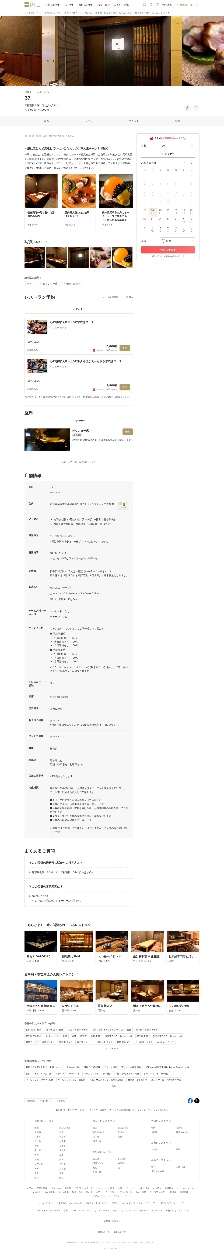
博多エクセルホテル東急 (127, 1073)
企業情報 (31, 1100)
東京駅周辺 (64, 1127)
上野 (36, 1173)
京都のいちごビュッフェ (177, 1210)
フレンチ (102, 1188)
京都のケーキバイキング (123, 1203)
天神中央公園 (73, 1067)
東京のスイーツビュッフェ (173, 1203)
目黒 (61, 1173)
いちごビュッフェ (100, 1210)
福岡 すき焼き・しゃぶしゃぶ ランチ (156, 1042)
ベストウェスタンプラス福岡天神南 (106, 1080)
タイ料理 (36, 1192)
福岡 (74, 1036)
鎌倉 (120, 1136)
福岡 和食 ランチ (105, 1042)
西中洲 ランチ (65, 1042)
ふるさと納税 (121, 4)
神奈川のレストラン (104, 1120)
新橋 (61, 1155)
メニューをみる (58, 327)
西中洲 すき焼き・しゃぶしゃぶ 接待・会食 (46, 1036)
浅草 (61, 1177)
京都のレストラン (161, 1142)
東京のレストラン (44, 1120)
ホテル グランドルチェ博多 (156, 1073)
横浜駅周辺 (123, 1127)
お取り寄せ (103, 4)
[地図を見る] (124, 506)
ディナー (169, 153)
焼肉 (147, 1188)
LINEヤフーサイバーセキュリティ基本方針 (88, 1110)
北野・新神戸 (157, 1171)
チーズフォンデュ (158, 1192)
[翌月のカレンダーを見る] (191, 162)
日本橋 (62, 1145)
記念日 (78, 1188)
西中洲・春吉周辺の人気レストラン (49, 974)
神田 (36, 1168)
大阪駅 (154, 1132)
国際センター (99, 1163)
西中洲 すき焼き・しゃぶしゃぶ (168, 1036)
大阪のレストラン (161, 1120)
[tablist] (78, 310)
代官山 (62, 1164)
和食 (112, 1188)
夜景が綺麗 (42, 1188)
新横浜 (121, 1132)
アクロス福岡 (110, 1067)
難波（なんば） (183, 1132)
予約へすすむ (168, 250)
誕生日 (68, 1188)
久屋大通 (97, 1172)
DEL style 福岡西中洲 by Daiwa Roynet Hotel (167, 1067)
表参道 (62, 1150)
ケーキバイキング (46, 1203)
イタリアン (89, 1188)
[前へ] (6, 51)
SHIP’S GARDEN (92, 1067)
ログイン (195, 4)
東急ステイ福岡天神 (137, 1080)
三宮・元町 (181, 1166)
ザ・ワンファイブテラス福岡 (71, 1080)
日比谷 (37, 1141)
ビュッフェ (131, 1188)
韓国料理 (184, 1192)
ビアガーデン (99, 1196)
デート (128, 1196)
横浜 (95, 1127)
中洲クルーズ (56, 1067)
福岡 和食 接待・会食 (78, 1029)
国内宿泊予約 (53, 4)
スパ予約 (69, 4)
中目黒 (62, 1141)
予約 (124, 347)
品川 (36, 1177)
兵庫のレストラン (161, 1159)
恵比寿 (37, 1150)
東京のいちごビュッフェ (124, 1210)
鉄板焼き (169, 1188)
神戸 (153, 1166)
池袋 (36, 1159)
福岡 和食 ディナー (126, 1042)
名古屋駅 (122, 1158)
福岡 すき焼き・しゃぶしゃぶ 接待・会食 (111, 1029)
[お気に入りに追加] (196, 107)
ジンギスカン (126, 1192)
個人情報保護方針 (122, 1110)
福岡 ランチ (31, 1042)
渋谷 (36, 1155)
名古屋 (96, 1158)
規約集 (59, 1110)
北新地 (179, 1127)
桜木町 (96, 1136)
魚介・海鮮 (141, 1192)
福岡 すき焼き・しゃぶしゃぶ (118, 1036)
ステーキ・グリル (185, 1188)
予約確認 (167, 4)
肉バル (89, 1192)
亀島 (95, 1167)
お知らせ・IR (46, 1100)
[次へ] (218, 51)
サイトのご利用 (160, 1110)
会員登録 (182, 4)
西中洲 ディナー (84, 1042)
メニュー (90, 121)
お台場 (62, 1168)
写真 (177, 121)
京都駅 (154, 1149)
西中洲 (83, 1036)
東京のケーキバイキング (70, 1203)
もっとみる (110, 1048)
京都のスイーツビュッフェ (76, 1210)
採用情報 (60, 1100)
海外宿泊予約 (86, 4)
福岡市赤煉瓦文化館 (35, 1067)
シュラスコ (111, 1192)
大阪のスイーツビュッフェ (47, 1210)
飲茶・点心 (77, 1192)
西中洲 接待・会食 (54, 1029)
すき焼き (157, 1188)
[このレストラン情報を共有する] (187, 107)
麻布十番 (38, 1164)
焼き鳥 (173, 1192)
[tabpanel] (78, 357)
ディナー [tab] (80, 309)
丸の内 (37, 1132)
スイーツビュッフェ (147, 1203)
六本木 (37, 1136)
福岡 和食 (95, 1036)
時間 (143, 241)
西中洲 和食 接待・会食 (147, 1029)
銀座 (36, 1127)
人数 (143, 145)
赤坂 (36, 1145)
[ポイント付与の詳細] (184, 138)
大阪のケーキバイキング (96, 1203)
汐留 (61, 1159)
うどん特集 (63, 1192)
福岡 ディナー (48, 1042)
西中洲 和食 (142, 1036)
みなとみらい (99, 1132)
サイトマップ (143, 1110)
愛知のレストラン (102, 1151)
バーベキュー (115, 1196)
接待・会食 (56, 1188)
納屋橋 (121, 1163)
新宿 (61, 1132)
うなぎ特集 (49, 1192)
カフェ (99, 1192)
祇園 (178, 1149)
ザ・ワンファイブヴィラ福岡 (39, 1080)
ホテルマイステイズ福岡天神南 (166, 1080)
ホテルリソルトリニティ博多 (97, 1073)
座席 (46, 121)
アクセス (134, 121)
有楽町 (62, 1136)
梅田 (153, 1127)
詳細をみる (32, 350)
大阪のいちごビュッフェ (150, 1210)
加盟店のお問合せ (112, 1221)
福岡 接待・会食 (33, 1029)
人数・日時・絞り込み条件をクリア (79, 461)
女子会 (30, 1188)
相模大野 (97, 1141)
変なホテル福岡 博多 (131, 1067)
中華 (120, 1188)
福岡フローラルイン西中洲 (38, 1073)
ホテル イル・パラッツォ (67, 1073)
